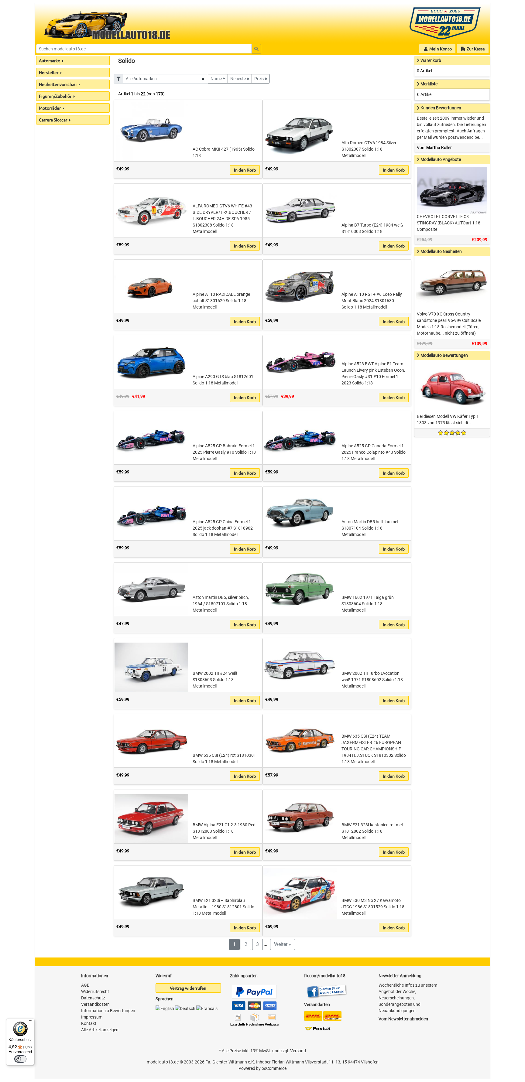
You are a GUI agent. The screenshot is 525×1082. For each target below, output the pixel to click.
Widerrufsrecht (95, 991)
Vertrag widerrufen (188, 988)
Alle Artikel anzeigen (99, 1029)
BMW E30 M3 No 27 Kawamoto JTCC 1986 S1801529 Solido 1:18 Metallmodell (372, 907)
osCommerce (274, 1068)
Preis (259, 78)
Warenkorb (430, 60)
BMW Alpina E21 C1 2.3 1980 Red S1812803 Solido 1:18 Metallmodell (224, 831)
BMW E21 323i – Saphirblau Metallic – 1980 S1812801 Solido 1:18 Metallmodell (223, 907)
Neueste (238, 78)
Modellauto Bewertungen (444, 355)
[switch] (20, 1059)
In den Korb (245, 169)
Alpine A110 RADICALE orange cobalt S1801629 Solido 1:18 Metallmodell (221, 300)
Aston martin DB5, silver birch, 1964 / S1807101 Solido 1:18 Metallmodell (221, 604)
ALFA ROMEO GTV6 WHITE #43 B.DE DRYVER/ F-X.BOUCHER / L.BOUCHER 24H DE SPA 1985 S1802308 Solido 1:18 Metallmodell (222, 218)
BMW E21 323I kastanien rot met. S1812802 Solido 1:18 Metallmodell (372, 831)
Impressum (91, 1017)
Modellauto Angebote (440, 159)
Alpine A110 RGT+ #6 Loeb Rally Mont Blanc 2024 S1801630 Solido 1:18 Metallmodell (371, 300)
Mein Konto (440, 48)
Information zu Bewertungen (108, 1010)
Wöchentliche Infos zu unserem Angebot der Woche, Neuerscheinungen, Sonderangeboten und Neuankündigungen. (408, 998)
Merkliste (428, 83)
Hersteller (49, 72)
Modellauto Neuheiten (441, 251)
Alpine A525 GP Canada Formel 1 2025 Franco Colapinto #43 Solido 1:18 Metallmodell (373, 452)
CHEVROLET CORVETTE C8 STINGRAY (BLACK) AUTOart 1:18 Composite (448, 223)
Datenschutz (93, 997)
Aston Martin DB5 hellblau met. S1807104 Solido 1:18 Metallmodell (370, 528)
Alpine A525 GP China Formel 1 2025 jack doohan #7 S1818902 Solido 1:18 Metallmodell (223, 528)
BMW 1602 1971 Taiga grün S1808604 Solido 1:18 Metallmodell (367, 604)
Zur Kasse (475, 48)
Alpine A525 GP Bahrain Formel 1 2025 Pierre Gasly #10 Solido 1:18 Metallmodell (224, 452)
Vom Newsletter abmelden (403, 1018)
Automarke (50, 60)
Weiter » (282, 944)
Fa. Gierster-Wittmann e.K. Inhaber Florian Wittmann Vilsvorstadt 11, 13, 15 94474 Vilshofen (292, 1062)
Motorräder (50, 108)
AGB (85, 985)
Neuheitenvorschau (58, 84)
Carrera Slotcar (53, 119)
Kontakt (88, 1023)
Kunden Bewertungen (440, 107)
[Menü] (30, 1022)
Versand (298, 1050)
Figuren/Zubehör (55, 96)
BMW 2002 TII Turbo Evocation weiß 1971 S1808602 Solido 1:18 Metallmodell (372, 679)
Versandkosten (95, 1004)
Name (217, 78)
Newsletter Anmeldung (400, 975)
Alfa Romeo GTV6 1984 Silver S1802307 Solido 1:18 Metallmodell (368, 149)
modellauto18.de (163, 1062)
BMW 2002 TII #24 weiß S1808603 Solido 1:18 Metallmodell (215, 679)
